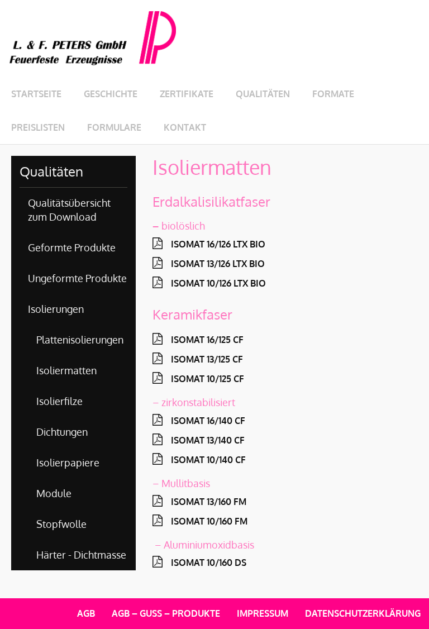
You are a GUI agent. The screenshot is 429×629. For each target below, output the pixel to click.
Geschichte (110, 93)
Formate (333, 93)
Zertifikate (186, 93)
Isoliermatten (66, 370)
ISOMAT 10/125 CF (207, 378)
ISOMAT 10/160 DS (208, 562)
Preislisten (38, 127)
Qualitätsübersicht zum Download (69, 210)
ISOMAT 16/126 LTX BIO (218, 244)
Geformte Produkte (72, 247)
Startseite (36, 93)
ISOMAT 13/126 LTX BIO (218, 263)
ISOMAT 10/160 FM (209, 521)
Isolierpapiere (67, 462)
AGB (86, 613)
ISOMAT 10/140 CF (208, 459)
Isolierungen (56, 309)
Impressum (262, 613)
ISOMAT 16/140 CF (208, 420)
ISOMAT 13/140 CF (208, 440)
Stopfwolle (61, 524)
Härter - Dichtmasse (81, 555)
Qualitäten (263, 93)
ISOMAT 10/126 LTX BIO (218, 283)
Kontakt (185, 127)
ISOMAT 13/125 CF (207, 359)
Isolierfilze (59, 401)
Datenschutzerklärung (363, 613)
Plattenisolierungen (79, 339)
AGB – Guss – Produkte (166, 613)
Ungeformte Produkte (77, 278)
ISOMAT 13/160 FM (208, 501)
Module (54, 493)
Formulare (114, 127)
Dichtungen (62, 432)
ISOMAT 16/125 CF (207, 339)
